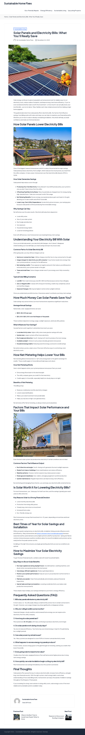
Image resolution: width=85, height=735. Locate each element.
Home (6, 17)
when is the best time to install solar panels (50, 533)
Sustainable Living (20, 29)
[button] (26, 703)
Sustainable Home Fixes (18, 3)
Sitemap (45, 732)
